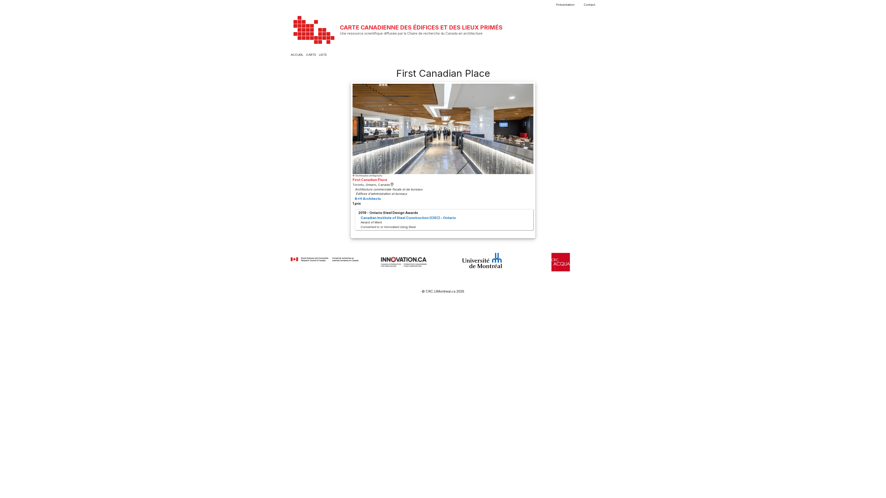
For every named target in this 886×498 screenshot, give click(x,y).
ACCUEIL (297, 54)
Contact (589, 4)
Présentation (565, 4)
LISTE (323, 54)
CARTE (311, 54)
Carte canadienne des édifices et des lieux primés (421, 27)
